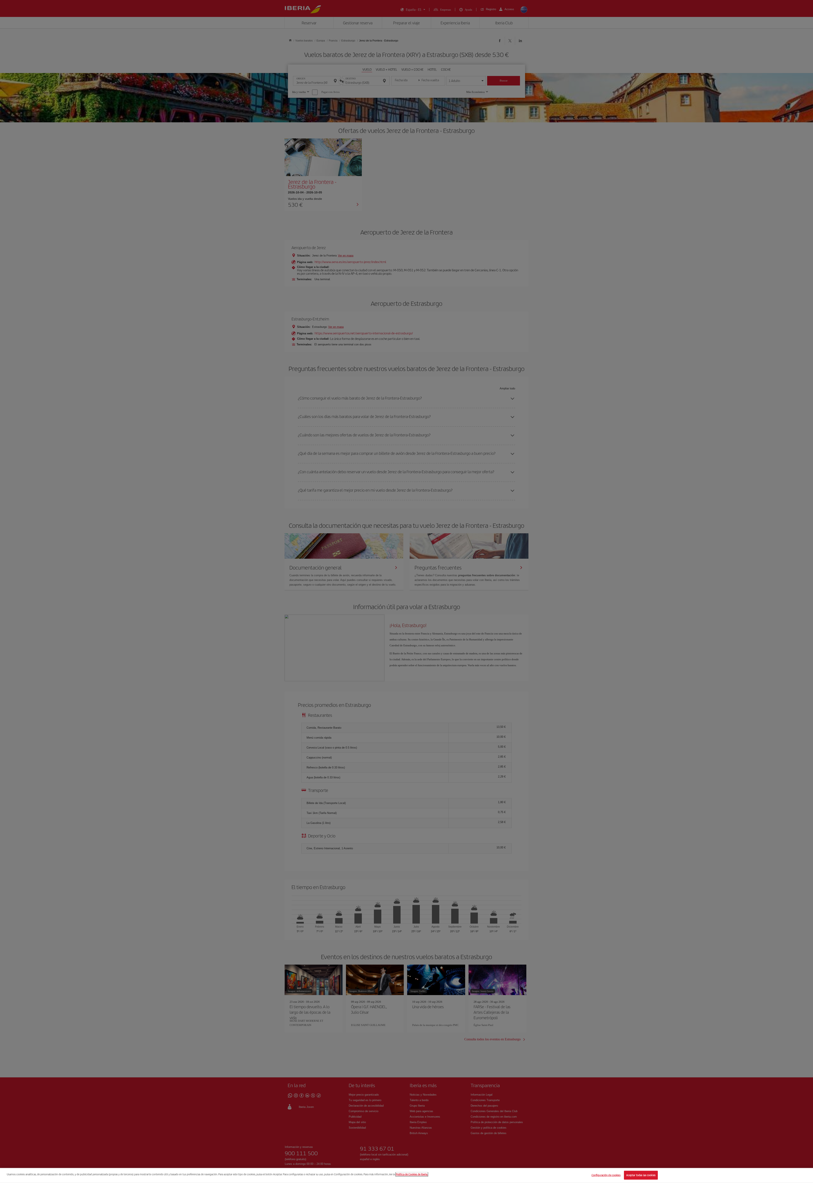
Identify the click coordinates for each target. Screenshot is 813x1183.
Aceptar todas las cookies (640, 1175)
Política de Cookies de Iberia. (412, 1174)
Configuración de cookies (606, 1175)
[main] (406, 1175)
